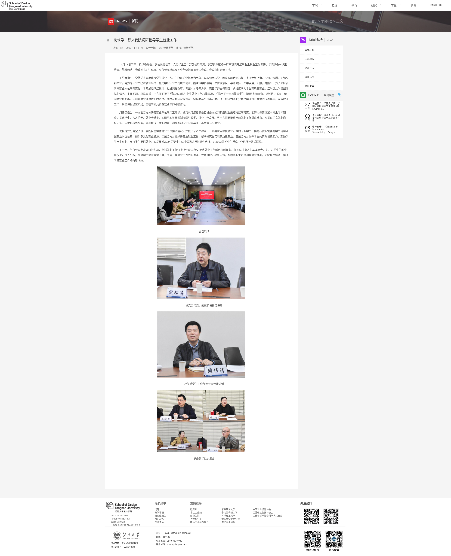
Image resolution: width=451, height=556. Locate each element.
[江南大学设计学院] (16, 5)
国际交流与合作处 (199, 522)
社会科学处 (196, 518)
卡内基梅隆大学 (229, 512)
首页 (314, 21)
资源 (413, 5)
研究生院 (194, 515)
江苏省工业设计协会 (263, 512)
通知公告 (309, 67)
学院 (315, 5)
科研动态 (159, 518)
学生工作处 (196, 512)
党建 (334, 5)
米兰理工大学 (228, 509)
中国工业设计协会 (262, 509)
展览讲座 (309, 85)
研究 (374, 5)
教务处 (193, 509)
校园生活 (159, 522)
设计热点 (309, 76)
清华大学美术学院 (230, 518)
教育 (354, 5)
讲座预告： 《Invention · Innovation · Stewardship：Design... (325, 129)
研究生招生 (160, 515)
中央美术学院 (228, 522)
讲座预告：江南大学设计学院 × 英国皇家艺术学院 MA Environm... (326, 106)
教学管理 (159, 512)
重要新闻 (309, 49)
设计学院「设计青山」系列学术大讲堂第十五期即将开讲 (326, 118)
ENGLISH (436, 5)
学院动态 (326, 21)
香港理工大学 (228, 515)
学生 (394, 5)
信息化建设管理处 (129, 543)
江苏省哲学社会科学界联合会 (267, 515)
